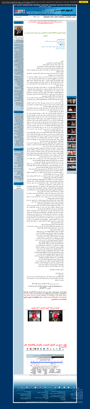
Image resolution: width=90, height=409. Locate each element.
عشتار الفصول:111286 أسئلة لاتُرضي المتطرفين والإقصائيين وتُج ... (19, 70)
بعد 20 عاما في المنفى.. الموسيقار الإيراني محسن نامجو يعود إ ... (19, 128)
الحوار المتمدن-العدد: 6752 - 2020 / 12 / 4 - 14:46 (53, 46)
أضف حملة (29, 396)
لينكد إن (47, 387)
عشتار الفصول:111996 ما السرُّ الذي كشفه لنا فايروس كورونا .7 (19, 98)
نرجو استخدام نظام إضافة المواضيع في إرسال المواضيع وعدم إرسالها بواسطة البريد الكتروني (66, 402)
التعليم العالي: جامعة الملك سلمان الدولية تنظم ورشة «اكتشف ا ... (19, 141)
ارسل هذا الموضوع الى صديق (43, 365)
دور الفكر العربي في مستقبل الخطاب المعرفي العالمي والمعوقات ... (19, 84)
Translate (49, 288)
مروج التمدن (46, 395)
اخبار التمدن (46, 391)
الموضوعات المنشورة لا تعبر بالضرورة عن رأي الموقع (73, 401)
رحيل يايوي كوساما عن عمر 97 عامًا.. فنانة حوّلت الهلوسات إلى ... (19, 124)
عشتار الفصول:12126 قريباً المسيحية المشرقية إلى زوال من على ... (19, 45)
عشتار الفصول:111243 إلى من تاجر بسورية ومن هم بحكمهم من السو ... (19, 77)
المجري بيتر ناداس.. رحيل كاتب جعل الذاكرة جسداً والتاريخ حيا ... (19, 121)
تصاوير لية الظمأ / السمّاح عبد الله (20, 158)
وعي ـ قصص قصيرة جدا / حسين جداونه (19, 171)
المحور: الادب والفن (60, 48)
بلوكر (33, 350)
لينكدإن (44, 350)
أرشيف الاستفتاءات (44, 394)
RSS (51, 350)
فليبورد (30, 350)
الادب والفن (67, 20)
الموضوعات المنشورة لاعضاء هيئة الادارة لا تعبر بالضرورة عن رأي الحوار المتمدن (34, 402)
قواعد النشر (81, 396)
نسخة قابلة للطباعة (55, 365)
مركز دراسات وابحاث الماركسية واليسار (58, 391)
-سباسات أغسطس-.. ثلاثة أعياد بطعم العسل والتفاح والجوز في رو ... (19, 144)
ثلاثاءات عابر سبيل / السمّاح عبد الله (19, 160)
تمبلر (35, 350)
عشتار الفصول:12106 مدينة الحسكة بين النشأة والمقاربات (19, 48)
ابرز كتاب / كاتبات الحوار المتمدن (77, 397)
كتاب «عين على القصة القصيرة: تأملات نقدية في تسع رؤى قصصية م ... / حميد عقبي (19, 178)
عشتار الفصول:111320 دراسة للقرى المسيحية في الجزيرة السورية (19, 52)
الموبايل (27, 350)
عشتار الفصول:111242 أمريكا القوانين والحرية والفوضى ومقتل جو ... (19, 80)
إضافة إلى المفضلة (45, 367)
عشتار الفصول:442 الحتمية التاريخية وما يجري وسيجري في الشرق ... (20, 104)
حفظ (56, 367)
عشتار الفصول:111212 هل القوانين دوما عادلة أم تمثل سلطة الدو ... (19, 91)
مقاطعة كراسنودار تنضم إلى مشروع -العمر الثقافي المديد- (19, 134)
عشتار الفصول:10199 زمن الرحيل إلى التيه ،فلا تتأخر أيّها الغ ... (19, 95)
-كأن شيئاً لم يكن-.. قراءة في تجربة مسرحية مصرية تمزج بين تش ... (19, 114)
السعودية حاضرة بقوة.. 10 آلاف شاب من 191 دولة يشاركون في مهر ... (19, 118)
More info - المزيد (34, 3)
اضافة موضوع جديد (27, 391)
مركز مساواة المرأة (62, 392)
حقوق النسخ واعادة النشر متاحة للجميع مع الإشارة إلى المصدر (37, 401)
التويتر (56, 350)
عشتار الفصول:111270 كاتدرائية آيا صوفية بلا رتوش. (19, 74)
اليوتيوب (53, 350)
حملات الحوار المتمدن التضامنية (42, 392)
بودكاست (19, 387)
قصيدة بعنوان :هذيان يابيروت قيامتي (19, 68)
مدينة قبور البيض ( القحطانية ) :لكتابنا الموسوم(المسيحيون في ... (19, 42)
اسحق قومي (61, 20)
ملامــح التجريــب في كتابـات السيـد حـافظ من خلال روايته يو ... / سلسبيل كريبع (19, 164)
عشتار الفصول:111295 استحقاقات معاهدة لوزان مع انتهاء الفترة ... (19, 62)
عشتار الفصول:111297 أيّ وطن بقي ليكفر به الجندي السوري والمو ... (19, 58)
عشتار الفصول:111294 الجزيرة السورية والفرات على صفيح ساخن (19, 65)
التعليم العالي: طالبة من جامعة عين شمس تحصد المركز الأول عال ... (19, 131)
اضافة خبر (29, 392)
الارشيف (46, 393)
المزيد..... (75, 173)
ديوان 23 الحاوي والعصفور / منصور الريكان (20, 174)
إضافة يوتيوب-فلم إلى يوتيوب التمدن (24, 393)
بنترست (38, 350)
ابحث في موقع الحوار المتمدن (25, 398)
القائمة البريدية (45, 396)
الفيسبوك (60, 350)
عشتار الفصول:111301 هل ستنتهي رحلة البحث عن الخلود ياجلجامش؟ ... (19, 55)
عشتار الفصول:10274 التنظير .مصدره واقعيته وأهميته (19, 88)
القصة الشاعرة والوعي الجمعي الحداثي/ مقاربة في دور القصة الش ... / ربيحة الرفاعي (19, 155)
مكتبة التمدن (63, 399)
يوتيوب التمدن (63, 398)
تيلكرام (41, 350)
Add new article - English (25, 395)
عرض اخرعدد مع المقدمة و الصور (77, 393)
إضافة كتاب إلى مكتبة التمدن (26, 394)
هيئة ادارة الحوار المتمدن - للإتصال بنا (76, 394)
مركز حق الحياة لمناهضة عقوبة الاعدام (59, 395)
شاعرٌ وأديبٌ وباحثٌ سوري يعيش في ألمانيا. (55, 41)
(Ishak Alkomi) (61, 43)
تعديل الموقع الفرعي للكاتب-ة (25, 397)
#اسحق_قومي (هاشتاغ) (54, 283)
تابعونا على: (63, 350)
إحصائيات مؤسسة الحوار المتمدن (77, 395)
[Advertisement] (72, 39)
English (46, 398)
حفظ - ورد (34, 365)
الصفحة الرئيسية (73, 20)
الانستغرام (48, 350)
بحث (52, 367)
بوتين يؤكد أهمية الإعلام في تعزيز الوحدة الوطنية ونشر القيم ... (19, 137)
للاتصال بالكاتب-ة (36, 367)
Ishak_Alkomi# (41, 283)
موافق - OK (83, 2)
